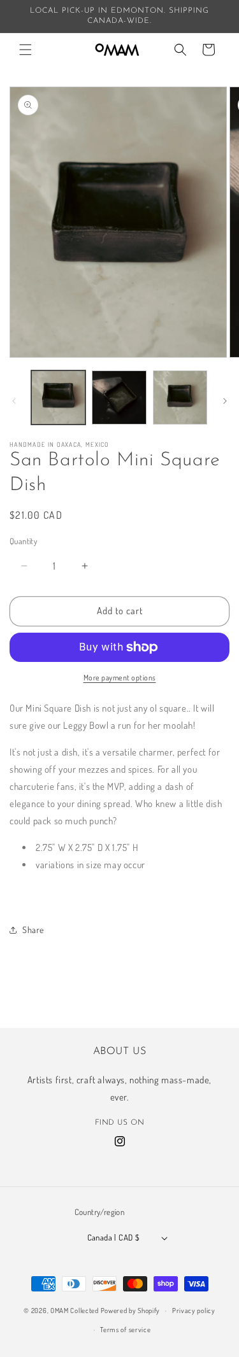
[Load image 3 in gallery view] (180, 397)
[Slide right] (225, 401)
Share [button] (33, 929)
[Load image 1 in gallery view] (58, 397)
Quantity (23, 541)
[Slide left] (14, 401)
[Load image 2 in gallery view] (119, 397)
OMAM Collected (74, 1310)
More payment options (119, 677)
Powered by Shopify (131, 1310)
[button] (25, 50)
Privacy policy (193, 1310)
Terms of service (125, 1329)
